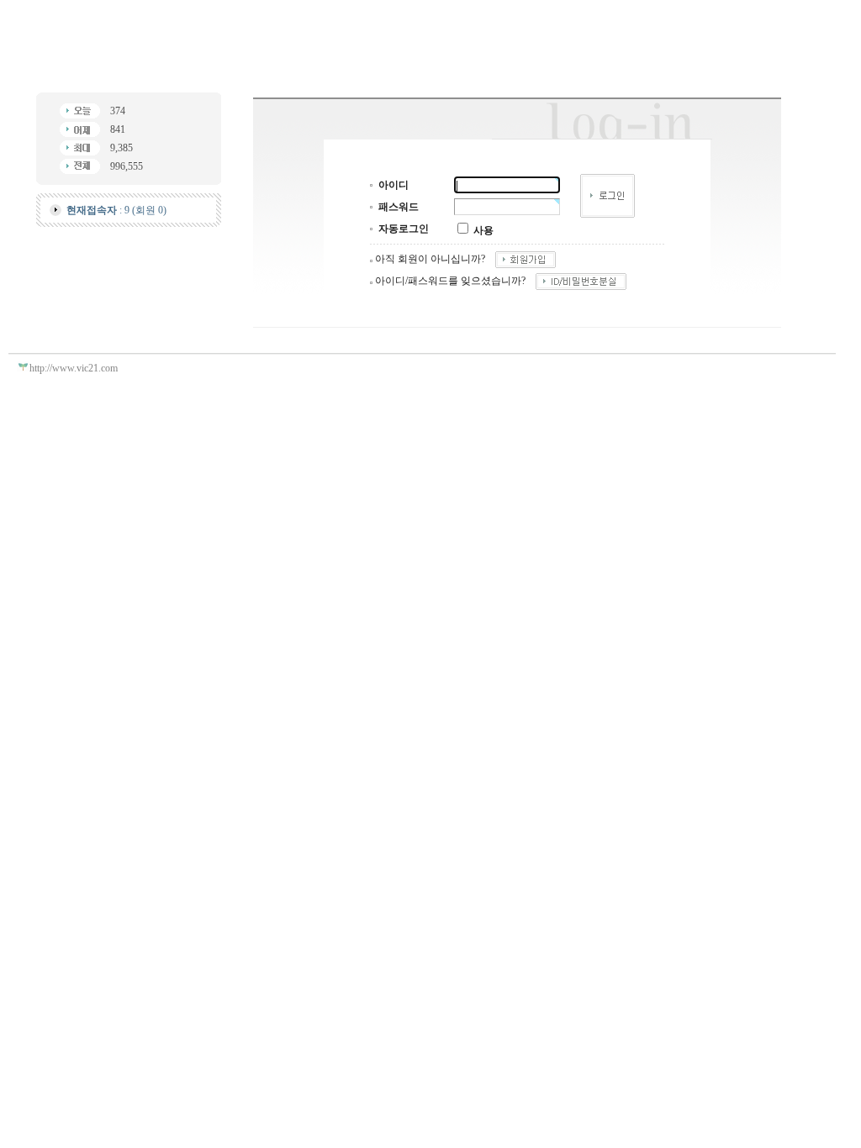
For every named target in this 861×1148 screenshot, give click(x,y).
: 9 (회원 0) (116, 210)
